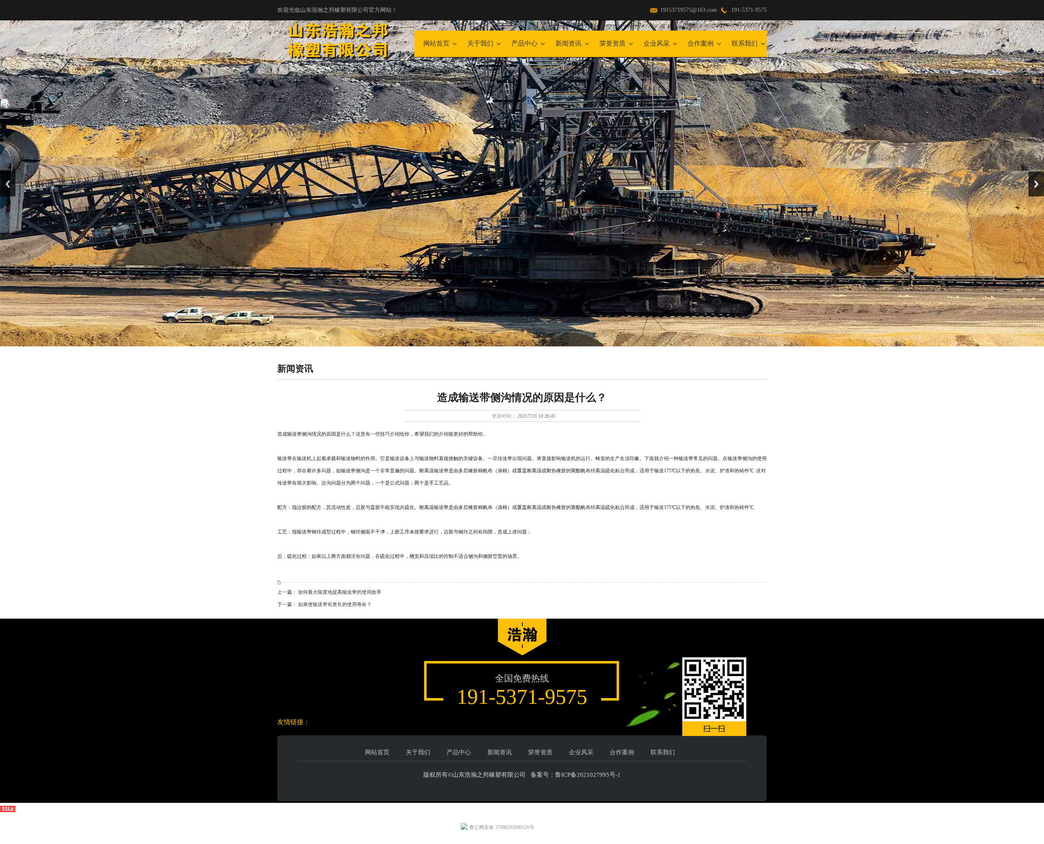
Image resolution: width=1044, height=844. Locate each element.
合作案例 (701, 43)
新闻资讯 (568, 43)
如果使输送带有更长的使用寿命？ (335, 604)
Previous (7, 184)
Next (1036, 184)
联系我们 (745, 43)
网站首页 (436, 43)
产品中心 (524, 43)
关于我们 (480, 43)
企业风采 (657, 43)
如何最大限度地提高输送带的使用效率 (339, 592)
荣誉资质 (612, 43)
